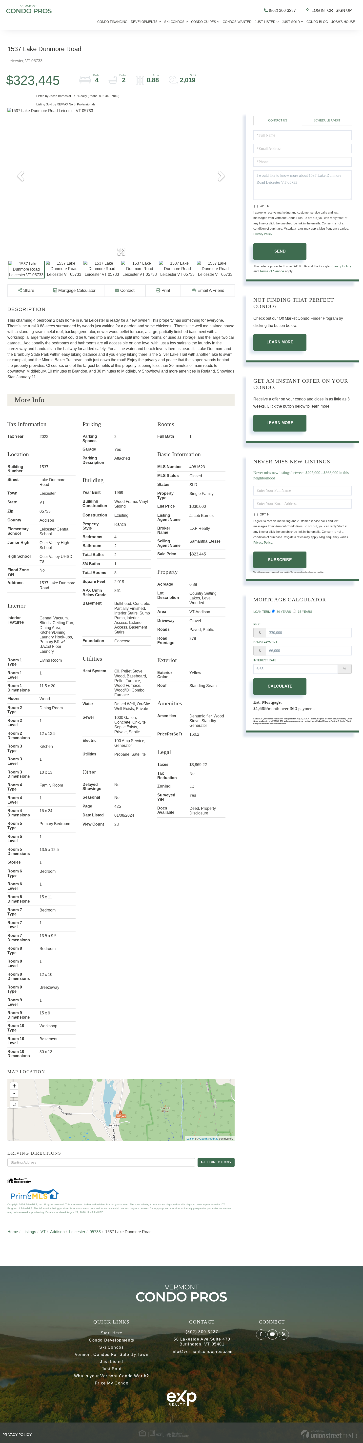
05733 (95, 1232)
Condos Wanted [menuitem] (237, 22)
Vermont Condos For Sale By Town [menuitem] (112, 1354)
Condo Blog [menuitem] (317, 22)
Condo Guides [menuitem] (203, 22)
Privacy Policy (262, 234)
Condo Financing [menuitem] (112, 22)
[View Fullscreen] (14, 1104)
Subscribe (280, 560)
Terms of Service (272, 271)
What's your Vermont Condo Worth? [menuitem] (111, 1376)
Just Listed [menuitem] (265, 22)
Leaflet (190, 1138)
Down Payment (265, 642)
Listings (29, 1232)
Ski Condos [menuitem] (174, 22)
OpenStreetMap (208, 1138)
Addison (57, 1232)
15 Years (304, 611)
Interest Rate (264, 660)
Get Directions (216, 1162)
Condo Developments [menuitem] (111, 1340)
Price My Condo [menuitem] (111, 1383)
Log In (318, 10)
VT (43, 1232)
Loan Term (262, 611)
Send (280, 251)
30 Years (283, 611)
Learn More (279, 342)
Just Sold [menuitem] (291, 22)
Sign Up (344, 10)
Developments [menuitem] (144, 22)
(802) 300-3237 (282, 10)
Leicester (77, 1232)
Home (12, 1232)
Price (257, 624)
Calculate (280, 686)
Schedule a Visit (327, 120)
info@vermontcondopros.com (202, 1351)
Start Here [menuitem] (111, 1333)
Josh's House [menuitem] (343, 22)
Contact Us (277, 120)
